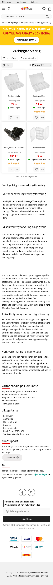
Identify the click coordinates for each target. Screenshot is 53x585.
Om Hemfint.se (10, 422)
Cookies (7, 425)
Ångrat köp (8, 419)
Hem (3, 22)
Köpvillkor (8, 416)
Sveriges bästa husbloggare (16, 434)
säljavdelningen (40, 474)
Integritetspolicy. (27, 528)
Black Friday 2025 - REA (13, 431)
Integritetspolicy (11, 428)
